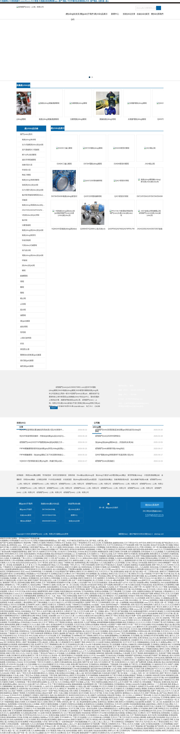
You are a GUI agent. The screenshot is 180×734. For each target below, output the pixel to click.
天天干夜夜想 (51, 731)
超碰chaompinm (63, 719)
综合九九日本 (171, 717)
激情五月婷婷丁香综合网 (37, 580)
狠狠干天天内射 (92, 660)
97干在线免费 (128, 545)
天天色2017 (61, 552)
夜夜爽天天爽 (113, 702)
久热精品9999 (59, 576)
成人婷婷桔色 (11, 545)
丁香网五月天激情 (38, 543)
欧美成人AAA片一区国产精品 (46, 691)
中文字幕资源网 (39, 708)
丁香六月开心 (26, 558)
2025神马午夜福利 (156, 611)
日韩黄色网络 (5, 556)
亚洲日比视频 (54, 715)
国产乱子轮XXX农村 (10, 647)
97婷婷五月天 (59, 543)
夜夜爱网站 (133, 631)
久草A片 (159, 589)
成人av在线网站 (151, 576)
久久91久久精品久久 (56, 602)
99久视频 (169, 545)
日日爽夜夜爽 (124, 636)
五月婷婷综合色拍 (100, 560)
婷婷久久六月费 (163, 651)
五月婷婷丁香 (157, 622)
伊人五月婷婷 (98, 580)
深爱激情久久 (9, 585)
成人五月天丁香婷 (82, 689)
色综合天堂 (161, 633)
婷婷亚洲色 (160, 689)
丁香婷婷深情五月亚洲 (139, 731)
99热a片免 (61, 731)
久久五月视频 (122, 678)
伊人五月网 (106, 569)
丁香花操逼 (99, 613)
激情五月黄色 (166, 620)
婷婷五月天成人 (172, 669)
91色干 (144, 680)
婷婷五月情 (147, 666)
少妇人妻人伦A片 (25, 660)
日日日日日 (105, 728)
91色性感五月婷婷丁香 (152, 655)
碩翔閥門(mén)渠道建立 (105, 461)
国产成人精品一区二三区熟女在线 (146, 571)
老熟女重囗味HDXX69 (79, 664)
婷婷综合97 (152, 563)
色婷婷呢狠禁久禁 (90, 684)
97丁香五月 (51, 733)
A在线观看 (99, 609)
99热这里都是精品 (35, 640)
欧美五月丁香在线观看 (29, 697)
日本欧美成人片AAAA (75, 552)
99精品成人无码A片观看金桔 (74, 649)
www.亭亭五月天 (18, 666)
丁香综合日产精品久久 (47, 653)
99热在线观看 (150, 651)
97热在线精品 (115, 660)
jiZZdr (159, 711)
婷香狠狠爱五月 (148, 629)
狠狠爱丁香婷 (80, 642)
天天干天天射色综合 (114, 545)
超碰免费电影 (147, 616)
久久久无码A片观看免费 (134, 569)
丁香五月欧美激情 (87, 565)
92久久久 (137, 620)
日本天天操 (43, 669)
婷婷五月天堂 (127, 624)
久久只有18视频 (62, 565)
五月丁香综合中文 (131, 543)
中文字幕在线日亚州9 (41, 660)
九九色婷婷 (144, 567)
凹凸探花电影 (153, 680)
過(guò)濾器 (25, 321)
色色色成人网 (34, 638)
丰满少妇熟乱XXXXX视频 (64, 673)
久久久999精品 (63, 682)
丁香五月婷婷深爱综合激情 (36, 682)
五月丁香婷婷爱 (85, 711)
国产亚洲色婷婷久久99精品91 (88, 658)
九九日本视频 (119, 563)
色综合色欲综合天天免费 (118, 631)
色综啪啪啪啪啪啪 (74, 631)
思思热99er (63, 708)
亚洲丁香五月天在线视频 (85, 653)
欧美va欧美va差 (30, 620)
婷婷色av (175, 609)
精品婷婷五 (96, 711)
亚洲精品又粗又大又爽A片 (61, 574)
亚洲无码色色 (86, 567)
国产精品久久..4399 (85, 678)
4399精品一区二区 (151, 547)
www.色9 (6, 708)
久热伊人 (114, 629)
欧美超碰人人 (69, 554)
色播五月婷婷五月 (65, 660)
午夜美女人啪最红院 (128, 644)
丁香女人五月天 (127, 724)
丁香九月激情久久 (22, 585)
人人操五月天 (48, 686)
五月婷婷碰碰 (28, 706)
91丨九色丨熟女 (54, 596)
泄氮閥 (24, 200)
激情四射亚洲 (116, 642)
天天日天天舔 (136, 629)
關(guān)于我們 (87, 14)
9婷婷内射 (100, 653)
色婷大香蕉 (132, 638)
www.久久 (60, 616)
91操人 (130, 587)
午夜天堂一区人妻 (57, 600)
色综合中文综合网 (157, 545)
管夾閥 (23, 332)
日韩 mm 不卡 (45, 684)
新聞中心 (115, 14)
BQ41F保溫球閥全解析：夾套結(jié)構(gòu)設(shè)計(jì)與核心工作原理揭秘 (43, 436)
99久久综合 (38, 607)
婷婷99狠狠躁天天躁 (26, 644)
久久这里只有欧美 (44, 713)
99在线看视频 (162, 715)
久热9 (105, 620)
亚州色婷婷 (160, 717)
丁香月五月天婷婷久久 (45, 662)
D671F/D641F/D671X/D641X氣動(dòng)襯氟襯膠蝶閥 (50, 515)
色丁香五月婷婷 (116, 675)
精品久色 (168, 624)
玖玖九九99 (96, 543)
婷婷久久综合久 (135, 680)
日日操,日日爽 (22, 717)
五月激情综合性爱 (97, 706)
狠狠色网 (168, 658)
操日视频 (73, 578)
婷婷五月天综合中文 (24, 658)
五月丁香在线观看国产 (32, 678)
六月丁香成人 (95, 569)
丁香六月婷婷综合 (117, 722)
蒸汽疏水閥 (26, 250)
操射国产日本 (71, 620)
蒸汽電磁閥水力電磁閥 (30, 150)
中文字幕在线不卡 (43, 574)
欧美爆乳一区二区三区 (153, 702)
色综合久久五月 (52, 708)
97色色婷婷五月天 (10, 636)
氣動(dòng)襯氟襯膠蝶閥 (42, 119)
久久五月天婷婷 (71, 678)
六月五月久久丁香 (106, 571)
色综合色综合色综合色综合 (26, 563)
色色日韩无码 (158, 585)
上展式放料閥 (25, 338)
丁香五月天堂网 (6, 678)
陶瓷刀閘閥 (26, 175)
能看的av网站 (166, 642)
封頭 (22, 343)
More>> (53, 408)
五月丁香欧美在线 (167, 616)
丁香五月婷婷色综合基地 (61, 684)
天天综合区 (53, 560)
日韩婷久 (35, 695)
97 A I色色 (28, 556)
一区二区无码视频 (147, 647)
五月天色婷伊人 (87, 545)
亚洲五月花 (159, 686)
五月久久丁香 (116, 717)
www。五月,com (24, 545)
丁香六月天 (138, 722)
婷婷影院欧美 (103, 552)
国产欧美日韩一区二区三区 (79, 640)
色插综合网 (151, 717)
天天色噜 (53, 660)
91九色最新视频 (121, 596)
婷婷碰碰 (28, 594)
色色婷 (119, 565)
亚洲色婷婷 (173, 715)
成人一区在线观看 (169, 596)
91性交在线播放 (157, 624)
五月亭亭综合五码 (29, 715)
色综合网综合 (99, 616)
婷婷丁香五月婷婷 (115, 666)
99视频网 (102, 556)
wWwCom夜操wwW (85, 616)
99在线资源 (86, 713)
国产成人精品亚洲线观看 (121, 576)
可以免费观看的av (138, 649)
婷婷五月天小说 (137, 574)
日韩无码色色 (43, 666)
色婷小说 (53, 695)
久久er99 (87, 644)
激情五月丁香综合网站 (94, 589)
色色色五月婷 (54, 638)
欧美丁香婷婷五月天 (167, 680)
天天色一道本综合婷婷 (88, 708)
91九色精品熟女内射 (28, 713)
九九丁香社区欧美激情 (72, 713)
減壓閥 (23, 315)
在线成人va (89, 613)
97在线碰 (60, 653)
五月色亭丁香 (148, 609)
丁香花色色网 (5, 552)
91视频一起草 (139, 724)
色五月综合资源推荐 (49, 680)
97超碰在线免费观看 (22, 567)
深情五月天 (111, 671)
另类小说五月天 (137, 605)
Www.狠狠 (104, 715)
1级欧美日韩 (78, 622)
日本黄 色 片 (155, 642)
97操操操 (147, 574)
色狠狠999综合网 (30, 560)
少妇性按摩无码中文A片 (145, 671)
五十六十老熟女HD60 (84, 558)
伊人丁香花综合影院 (161, 722)
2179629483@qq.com (134, 399)
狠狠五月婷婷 (20, 702)
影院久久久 (162, 578)
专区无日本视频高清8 (93, 673)
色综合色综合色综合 (87, 547)
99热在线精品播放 (49, 640)
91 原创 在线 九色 (92, 647)
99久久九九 (20, 653)
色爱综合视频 (118, 613)
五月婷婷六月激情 (99, 567)
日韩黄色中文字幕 (123, 589)
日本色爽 (123, 552)
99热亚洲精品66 (66, 591)
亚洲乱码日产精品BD (30, 669)
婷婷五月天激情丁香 (98, 680)
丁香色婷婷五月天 (84, 543)
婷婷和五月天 (93, 571)
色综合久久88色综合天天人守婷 (131, 547)
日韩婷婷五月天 (114, 724)
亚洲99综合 (102, 702)
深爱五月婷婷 (114, 552)
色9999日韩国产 (112, 605)
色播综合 (17, 669)
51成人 (134, 673)
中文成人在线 (18, 675)
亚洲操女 (24, 578)
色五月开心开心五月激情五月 (113, 689)
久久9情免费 (47, 571)
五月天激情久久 (93, 554)
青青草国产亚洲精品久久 (21, 618)
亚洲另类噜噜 (28, 607)
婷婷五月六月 (81, 571)
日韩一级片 (45, 624)
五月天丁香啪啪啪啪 (170, 671)
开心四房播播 (115, 644)
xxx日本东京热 (28, 691)
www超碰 (94, 605)
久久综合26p (155, 697)
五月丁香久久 (37, 611)
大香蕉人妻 (53, 642)
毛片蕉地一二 (125, 673)
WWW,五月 (90, 642)
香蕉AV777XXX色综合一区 (166, 700)
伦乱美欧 (146, 545)
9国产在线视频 (92, 686)
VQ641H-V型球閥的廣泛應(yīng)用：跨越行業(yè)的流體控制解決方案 (43, 461)
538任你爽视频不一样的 (167, 563)
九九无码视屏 (140, 598)
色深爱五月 (39, 644)
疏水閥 (23, 310)
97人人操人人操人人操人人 (98, 722)
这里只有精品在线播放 (162, 609)
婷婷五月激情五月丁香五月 (81, 719)
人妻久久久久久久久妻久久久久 (137, 719)
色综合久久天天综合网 (47, 636)
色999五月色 (148, 706)
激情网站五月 (42, 596)
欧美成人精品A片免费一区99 (130, 616)
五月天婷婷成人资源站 (93, 618)
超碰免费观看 (15, 713)
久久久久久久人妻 (68, 666)
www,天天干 (165, 691)
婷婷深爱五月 (155, 554)
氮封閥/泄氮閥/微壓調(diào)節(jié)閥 (33, 195)
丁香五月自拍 (34, 647)
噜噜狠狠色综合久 (111, 708)
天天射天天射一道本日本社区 (61, 618)
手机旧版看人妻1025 (110, 651)
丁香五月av (28, 675)
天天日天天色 (79, 624)
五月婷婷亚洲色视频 (171, 549)
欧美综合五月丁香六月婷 (153, 569)
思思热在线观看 (106, 647)
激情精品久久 (128, 693)
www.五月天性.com (124, 706)
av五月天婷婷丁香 (125, 682)
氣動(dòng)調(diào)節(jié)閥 (32, 230)
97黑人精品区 (42, 642)
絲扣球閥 (24, 327)
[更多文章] (83, 423)
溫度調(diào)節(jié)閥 (30, 185)
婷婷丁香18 (35, 567)
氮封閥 (24, 220)
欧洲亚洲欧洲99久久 (40, 673)
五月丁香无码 (42, 563)
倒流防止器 (24, 349)
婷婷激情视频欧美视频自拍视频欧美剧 (111, 622)
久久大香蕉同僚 (64, 556)
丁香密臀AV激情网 (75, 569)
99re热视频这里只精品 (46, 565)
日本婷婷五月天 (128, 598)
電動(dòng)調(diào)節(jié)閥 (32, 255)
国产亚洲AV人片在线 (96, 598)
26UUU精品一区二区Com (138, 600)
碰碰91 (10, 669)
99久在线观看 (115, 598)
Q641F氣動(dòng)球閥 (159, 119)
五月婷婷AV (23, 647)
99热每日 (49, 543)
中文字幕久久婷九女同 (58, 651)
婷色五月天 (171, 578)
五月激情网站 (169, 585)
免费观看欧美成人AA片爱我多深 (101, 596)
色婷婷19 (59, 728)
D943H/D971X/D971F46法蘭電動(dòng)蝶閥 (50, 521)
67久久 (55, 689)
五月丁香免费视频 (64, 636)
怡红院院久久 (80, 697)
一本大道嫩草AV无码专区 (70, 700)
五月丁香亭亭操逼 (78, 589)
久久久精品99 (95, 689)
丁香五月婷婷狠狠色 (105, 684)
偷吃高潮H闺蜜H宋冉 (110, 607)
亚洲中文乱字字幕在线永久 (105, 565)
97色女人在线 (64, 664)
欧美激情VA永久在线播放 (93, 704)
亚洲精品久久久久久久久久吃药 (139, 622)
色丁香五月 (133, 664)
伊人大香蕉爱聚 (17, 556)
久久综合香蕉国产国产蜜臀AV (64, 571)
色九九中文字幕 (96, 693)
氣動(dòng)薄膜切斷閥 (30, 180)
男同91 (19, 642)
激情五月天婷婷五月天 (100, 733)
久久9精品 (108, 613)
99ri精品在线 (63, 691)
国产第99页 (159, 726)
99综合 (17, 611)
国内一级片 (70, 697)
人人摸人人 (88, 560)
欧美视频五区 (171, 640)
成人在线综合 (67, 647)
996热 (35, 653)
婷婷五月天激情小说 (72, 567)
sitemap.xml (158, 534)
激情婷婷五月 (60, 607)
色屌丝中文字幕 (66, 715)
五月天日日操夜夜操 (100, 583)
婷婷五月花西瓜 (168, 731)
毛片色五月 (148, 722)
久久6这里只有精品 (103, 642)
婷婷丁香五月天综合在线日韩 (11, 671)
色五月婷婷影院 (113, 567)
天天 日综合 (36, 680)
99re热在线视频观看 (82, 669)
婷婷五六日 (113, 574)
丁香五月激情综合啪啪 (98, 682)
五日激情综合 (94, 664)
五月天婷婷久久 (66, 717)
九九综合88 (4, 673)
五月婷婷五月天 (100, 545)
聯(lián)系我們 (157, 14)
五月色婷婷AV (139, 658)
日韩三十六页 (49, 558)
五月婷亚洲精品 (19, 574)
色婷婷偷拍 (172, 587)
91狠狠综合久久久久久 (121, 726)
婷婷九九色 (19, 589)
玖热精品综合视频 (47, 549)
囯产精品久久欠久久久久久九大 (88, 627)
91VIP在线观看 (77, 609)
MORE (158, 86)
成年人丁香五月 (111, 611)
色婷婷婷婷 (18, 719)
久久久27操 (10, 563)
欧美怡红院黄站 (169, 560)
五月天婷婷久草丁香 (106, 662)
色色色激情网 (152, 613)
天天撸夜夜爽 (15, 558)
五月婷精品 (155, 644)
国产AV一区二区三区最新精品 (121, 728)
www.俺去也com (143, 697)
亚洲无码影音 (47, 569)
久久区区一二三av (38, 671)
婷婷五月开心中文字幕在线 (21, 627)
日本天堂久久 (5, 627)
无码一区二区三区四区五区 (148, 673)
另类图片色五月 (161, 647)
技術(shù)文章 (129, 14)
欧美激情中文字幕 (63, 583)
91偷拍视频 (168, 569)
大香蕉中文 (137, 682)
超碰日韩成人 (151, 704)
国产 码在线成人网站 (103, 576)
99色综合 (105, 644)
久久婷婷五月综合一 (129, 660)
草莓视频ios (30, 574)
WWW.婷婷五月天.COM (13, 554)
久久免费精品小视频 (125, 609)
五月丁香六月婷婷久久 (23, 700)
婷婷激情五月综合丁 (16, 576)
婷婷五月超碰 (125, 649)
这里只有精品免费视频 (66, 629)
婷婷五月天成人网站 (165, 704)
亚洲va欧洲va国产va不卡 (118, 583)
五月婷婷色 (110, 578)
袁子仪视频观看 (134, 552)
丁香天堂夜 (53, 675)
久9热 (107, 691)
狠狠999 (61, 697)
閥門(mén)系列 (26, 134)
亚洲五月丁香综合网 (91, 633)
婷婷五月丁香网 (54, 702)
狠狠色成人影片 (168, 655)
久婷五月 (156, 605)
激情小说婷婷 (96, 607)
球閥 (22, 281)
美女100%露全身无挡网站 (46, 719)
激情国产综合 (89, 609)
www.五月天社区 (149, 589)
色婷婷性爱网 (59, 686)
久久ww (116, 633)
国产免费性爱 (141, 662)
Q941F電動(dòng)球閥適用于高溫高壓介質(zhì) (114, 455)
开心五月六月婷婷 (106, 686)
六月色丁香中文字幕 (50, 722)
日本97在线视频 (107, 627)
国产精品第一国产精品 (74, 633)
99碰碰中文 (111, 678)
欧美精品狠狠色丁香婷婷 (132, 675)
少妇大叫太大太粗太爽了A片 (28, 684)
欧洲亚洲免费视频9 (171, 600)
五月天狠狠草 (31, 702)
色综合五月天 (139, 693)
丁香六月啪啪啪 (131, 580)
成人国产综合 (161, 693)
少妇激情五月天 (137, 640)
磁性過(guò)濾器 (27, 366)
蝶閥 (23, 270)
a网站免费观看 (118, 580)
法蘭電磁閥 (26, 225)
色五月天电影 (83, 693)
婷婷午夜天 (44, 695)
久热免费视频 (29, 598)
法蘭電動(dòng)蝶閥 (71, 119)
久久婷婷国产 (163, 627)
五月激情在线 (81, 554)
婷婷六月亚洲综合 (57, 567)
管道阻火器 (26, 170)
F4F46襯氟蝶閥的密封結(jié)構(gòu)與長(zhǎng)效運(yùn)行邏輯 (43, 448)
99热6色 (103, 624)
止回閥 (23, 304)
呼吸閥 (24, 260)
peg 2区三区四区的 (7, 642)
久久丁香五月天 (171, 689)
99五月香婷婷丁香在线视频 (97, 697)
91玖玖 (40, 620)
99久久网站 (84, 594)
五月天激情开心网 (64, 580)
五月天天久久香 (46, 689)
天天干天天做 (72, 706)
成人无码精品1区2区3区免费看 (152, 636)
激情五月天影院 (79, 715)
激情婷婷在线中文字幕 (133, 560)
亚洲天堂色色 (143, 638)
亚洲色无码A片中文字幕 (98, 666)
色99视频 (147, 607)
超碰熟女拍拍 (118, 543)
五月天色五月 (17, 596)
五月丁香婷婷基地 (153, 713)
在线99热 (166, 618)
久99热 (98, 549)
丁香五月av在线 (106, 554)
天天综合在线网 (39, 627)
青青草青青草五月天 (33, 569)
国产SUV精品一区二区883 (65, 558)
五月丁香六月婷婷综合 (44, 598)
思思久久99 (44, 567)
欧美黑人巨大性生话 (7, 664)
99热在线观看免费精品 (41, 700)
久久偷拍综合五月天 (159, 664)
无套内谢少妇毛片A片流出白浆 (131, 607)
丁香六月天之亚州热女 (124, 658)
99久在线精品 (34, 717)
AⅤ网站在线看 (169, 686)
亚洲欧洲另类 (114, 715)
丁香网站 (156, 620)
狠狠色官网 (83, 671)
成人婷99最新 (101, 587)
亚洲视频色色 (94, 638)
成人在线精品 (102, 574)
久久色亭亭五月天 (117, 733)
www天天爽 (123, 600)
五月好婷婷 (30, 693)
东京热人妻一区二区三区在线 (67, 585)
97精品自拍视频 (35, 722)
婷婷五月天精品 (112, 594)
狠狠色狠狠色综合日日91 (60, 589)
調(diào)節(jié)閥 (28, 265)
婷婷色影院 (8, 706)
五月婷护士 (27, 708)
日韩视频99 (129, 722)
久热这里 (83, 585)
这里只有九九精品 (55, 563)
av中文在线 (51, 728)
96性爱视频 (79, 576)
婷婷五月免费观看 (165, 576)
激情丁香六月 (33, 552)
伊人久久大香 (170, 726)
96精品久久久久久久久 (161, 666)
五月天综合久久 (45, 655)
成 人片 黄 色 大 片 (30, 565)
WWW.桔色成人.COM (70, 547)
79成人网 (54, 613)
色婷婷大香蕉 (127, 669)
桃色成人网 (96, 719)
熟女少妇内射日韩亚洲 (170, 662)
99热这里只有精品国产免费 (142, 594)
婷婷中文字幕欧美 (131, 554)
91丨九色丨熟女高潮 (100, 700)
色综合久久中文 (89, 655)
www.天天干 (27, 649)
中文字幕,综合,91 (170, 574)
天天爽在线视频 (84, 680)
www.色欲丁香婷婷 (15, 691)
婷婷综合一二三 (153, 684)
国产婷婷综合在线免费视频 (117, 680)
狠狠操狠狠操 (28, 711)
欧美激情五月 (13, 638)
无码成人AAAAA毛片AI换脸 (135, 684)
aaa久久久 (158, 549)
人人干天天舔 (73, 671)
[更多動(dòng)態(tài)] (158, 423)
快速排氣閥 (26, 240)
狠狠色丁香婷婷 (19, 693)
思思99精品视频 (23, 583)
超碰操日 (141, 660)
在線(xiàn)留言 (143, 14)
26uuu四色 (18, 706)
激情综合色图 (78, 560)
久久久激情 (57, 547)
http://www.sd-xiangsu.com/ (125, 627)
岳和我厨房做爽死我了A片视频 (78, 607)
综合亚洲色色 (34, 689)
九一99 (34, 666)
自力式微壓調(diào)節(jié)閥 (32, 145)
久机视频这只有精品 (133, 689)
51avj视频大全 (40, 733)
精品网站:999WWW (162, 580)
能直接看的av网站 (10, 684)
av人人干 (82, 651)
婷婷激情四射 (43, 651)
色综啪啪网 (17, 565)
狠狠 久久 (132, 618)
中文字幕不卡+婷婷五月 (57, 706)
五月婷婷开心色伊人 (33, 605)
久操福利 (126, 565)
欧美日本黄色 (31, 591)
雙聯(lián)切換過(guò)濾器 (30, 355)
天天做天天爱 (139, 669)
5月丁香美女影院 (61, 549)
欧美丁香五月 (157, 607)
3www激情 (100, 655)
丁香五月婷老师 (103, 649)
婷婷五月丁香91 (112, 616)
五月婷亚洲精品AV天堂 (147, 711)
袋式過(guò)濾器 (27, 360)
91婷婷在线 (26, 680)
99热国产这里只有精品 (44, 576)
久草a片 (11, 591)
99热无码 (139, 596)
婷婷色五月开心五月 (161, 594)
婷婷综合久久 (17, 649)
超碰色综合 (152, 633)
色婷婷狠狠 (12, 704)
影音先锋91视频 (138, 576)
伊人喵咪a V (135, 708)
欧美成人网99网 (139, 717)
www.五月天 (148, 602)
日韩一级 (26, 671)
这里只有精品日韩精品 (41, 649)
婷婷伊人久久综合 (78, 726)
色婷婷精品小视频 (156, 600)
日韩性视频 (55, 578)
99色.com (44, 638)
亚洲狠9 (7, 629)
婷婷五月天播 (105, 629)
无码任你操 (154, 567)
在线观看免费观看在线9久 (14, 569)
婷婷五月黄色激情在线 (63, 662)
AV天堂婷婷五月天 (24, 587)
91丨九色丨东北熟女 (85, 620)
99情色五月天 (163, 708)
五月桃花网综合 (85, 691)
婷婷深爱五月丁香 (120, 585)
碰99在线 (20, 686)
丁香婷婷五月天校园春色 (81, 605)
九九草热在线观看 (94, 651)
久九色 (173, 691)
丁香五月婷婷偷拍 (127, 567)
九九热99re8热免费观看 (124, 558)
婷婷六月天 (105, 711)
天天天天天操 (20, 591)
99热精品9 (148, 596)
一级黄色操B (24, 724)
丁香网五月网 (70, 627)
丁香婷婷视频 (55, 666)
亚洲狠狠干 (27, 695)
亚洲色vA (151, 689)
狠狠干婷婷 (44, 618)
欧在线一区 (56, 655)
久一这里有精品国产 (66, 722)
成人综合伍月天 (88, 631)
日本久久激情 (44, 600)
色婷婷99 (118, 693)
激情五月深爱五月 (49, 605)
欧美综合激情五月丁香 (29, 655)
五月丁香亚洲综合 (7, 700)
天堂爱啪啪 (55, 700)
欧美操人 (158, 671)
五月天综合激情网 (39, 587)
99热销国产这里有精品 (133, 655)
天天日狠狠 (135, 636)
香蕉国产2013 (141, 613)
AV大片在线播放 (101, 631)
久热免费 (126, 653)
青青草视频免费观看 (33, 726)
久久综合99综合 (100, 678)
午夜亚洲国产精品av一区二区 (40, 547)
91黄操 (97, 600)
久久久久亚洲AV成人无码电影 (98, 717)
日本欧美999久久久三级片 (125, 662)
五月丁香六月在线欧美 (33, 686)
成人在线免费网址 (60, 569)
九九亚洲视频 (70, 653)
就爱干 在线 (155, 691)
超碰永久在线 (160, 640)
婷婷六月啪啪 (54, 591)
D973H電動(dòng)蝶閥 (93, 164)
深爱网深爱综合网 (28, 616)
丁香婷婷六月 (13, 633)
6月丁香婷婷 (87, 636)
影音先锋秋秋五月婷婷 (91, 728)
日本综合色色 (159, 658)
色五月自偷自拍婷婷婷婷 (152, 560)
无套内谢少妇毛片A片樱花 (54, 594)
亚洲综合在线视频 (101, 591)
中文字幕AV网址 (30, 589)
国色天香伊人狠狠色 (169, 695)
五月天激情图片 (99, 578)
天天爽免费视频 (144, 664)
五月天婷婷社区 (118, 719)
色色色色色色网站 (72, 600)
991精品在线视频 (43, 554)
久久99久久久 (56, 649)
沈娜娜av (35, 618)
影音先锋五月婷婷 (125, 549)
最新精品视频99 (92, 726)
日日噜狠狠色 (129, 613)
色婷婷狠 (86, 569)
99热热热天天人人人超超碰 (50, 647)
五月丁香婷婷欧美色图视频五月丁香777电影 (28, 728)
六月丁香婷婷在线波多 (138, 715)
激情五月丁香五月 (77, 613)
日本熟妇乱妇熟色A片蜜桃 (16, 640)
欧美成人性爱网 (155, 731)
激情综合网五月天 (65, 560)
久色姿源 (157, 706)
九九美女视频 (137, 706)
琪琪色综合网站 (151, 558)
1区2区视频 (155, 631)
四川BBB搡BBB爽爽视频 (48, 697)
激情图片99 (82, 598)
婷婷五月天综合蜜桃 (77, 675)
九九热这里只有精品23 (8, 600)
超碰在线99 (135, 647)
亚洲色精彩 (165, 713)
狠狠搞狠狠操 (38, 594)
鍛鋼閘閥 (24, 276)
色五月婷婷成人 (169, 622)
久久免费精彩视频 (38, 731)
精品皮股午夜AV (6, 574)
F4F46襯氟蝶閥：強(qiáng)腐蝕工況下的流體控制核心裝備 (43, 455)
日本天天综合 (59, 678)
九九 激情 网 (52, 629)
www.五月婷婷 (127, 620)
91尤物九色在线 (134, 585)
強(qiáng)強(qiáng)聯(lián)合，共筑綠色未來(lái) (114, 442)
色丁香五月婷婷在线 (129, 711)
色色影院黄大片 (169, 702)
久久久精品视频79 (106, 563)
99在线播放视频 (81, 722)
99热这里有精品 (82, 666)
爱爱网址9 (48, 633)
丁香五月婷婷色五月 (109, 549)
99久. (137, 567)
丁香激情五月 (8, 567)
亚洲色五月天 (18, 678)
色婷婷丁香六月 (151, 587)
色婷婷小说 (124, 715)
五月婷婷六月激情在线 (169, 554)
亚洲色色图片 (147, 620)
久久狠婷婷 (147, 675)
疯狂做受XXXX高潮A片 (162, 660)
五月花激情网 (17, 711)
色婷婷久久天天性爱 (58, 711)
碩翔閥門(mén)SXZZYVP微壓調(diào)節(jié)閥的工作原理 (43, 442)
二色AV (102, 605)
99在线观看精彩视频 (137, 704)
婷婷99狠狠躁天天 (151, 653)
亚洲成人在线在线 (41, 675)
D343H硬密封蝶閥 (121, 164)
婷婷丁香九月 (157, 565)
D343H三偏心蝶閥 (64, 164)
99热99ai (149, 658)
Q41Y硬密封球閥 (121, 196)
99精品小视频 (49, 607)
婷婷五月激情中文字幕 (109, 600)
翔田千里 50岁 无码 (89, 662)
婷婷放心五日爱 (71, 598)
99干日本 (142, 543)
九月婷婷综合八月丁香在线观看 (24, 629)
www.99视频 (70, 686)
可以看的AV (138, 728)
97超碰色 (73, 680)
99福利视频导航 (144, 691)
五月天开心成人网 (72, 594)
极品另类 (176, 624)
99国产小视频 (173, 664)
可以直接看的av (14, 622)
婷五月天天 (114, 649)
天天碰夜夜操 (107, 543)
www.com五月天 (41, 706)
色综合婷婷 (77, 662)
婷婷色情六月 (63, 695)
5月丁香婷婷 (60, 622)
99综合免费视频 (13, 651)
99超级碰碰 (90, 549)
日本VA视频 (123, 664)
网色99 (170, 693)
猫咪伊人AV (174, 697)
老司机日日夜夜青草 (77, 549)
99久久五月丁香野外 (46, 622)
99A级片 (131, 596)
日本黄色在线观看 (152, 724)
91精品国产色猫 (88, 587)
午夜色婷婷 (96, 644)
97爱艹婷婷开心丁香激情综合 (87, 629)
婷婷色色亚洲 (49, 609)
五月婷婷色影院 (104, 602)
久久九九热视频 (157, 552)
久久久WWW (168, 565)
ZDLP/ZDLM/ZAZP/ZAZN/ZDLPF (33, 210)
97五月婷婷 (119, 578)
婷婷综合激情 (29, 576)
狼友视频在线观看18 (167, 547)
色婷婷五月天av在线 (146, 686)
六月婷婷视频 (37, 558)
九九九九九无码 (44, 589)
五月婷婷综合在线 (108, 658)
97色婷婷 (144, 708)
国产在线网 (108, 585)
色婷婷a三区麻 (84, 706)
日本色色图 (142, 563)
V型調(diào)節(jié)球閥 (30, 215)
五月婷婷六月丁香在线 (166, 558)
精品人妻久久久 (79, 660)
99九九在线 (33, 636)
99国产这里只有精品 (42, 711)
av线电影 (17, 602)
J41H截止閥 (150, 164)
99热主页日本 (124, 629)
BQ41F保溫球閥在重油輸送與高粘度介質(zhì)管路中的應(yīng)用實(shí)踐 (43, 430)
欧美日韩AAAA (5, 666)
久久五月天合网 (83, 611)
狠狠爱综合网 (110, 706)
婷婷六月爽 (153, 708)
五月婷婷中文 (116, 711)
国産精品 (134, 565)
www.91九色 (153, 638)
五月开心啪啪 (139, 558)
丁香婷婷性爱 (124, 605)
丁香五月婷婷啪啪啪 (128, 633)
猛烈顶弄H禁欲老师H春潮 (143, 549)
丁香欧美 (103, 724)
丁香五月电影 (63, 680)
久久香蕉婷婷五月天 (66, 642)
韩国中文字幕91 (77, 556)
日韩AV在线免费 (143, 644)
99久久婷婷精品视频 (14, 549)
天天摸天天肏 (21, 580)
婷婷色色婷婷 (10, 624)
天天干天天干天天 (129, 642)
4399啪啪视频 (130, 697)
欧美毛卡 (59, 611)
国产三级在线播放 (40, 602)
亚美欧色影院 (119, 571)
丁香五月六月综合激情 (141, 624)
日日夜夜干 (132, 686)
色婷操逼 (3, 602)
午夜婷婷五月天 (115, 620)
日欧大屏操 (73, 691)
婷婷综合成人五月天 (116, 697)
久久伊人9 (108, 580)
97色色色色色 (146, 585)
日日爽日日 (15, 655)
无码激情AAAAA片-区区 (15, 571)
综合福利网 (139, 702)
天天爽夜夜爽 (122, 638)
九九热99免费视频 (37, 631)
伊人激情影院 (73, 651)
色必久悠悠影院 (105, 726)
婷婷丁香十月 (75, 545)
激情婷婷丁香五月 (9, 583)
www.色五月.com (117, 569)
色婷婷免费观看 (110, 589)
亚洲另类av (12, 613)
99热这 (38, 616)
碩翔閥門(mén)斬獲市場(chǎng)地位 (110, 448)
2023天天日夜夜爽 (18, 605)
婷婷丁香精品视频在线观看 (146, 556)
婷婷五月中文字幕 (165, 613)
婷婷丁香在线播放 (29, 642)
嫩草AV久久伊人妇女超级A (147, 627)
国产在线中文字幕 (67, 638)
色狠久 (80, 731)
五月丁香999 (118, 554)
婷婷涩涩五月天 (125, 594)
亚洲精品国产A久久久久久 (155, 669)
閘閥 (22, 293)
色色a (107, 598)
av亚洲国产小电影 (114, 624)
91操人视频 (63, 693)
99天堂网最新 (91, 574)
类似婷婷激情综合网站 (88, 702)
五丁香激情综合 (98, 691)
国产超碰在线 (157, 591)
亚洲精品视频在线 (87, 600)
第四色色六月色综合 (97, 594)
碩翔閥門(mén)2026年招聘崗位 (107, 436)
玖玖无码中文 (160, 728)
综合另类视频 (136, 589)
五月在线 (63, 587)
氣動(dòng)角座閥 (29, 140)
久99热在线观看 (12, 724)
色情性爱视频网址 (111, 636)
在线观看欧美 (125, 640)
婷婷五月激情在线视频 (49, 704)
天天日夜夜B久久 (92, 715)
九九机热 (110, 587)
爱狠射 (144, 689)
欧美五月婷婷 (47, 678)
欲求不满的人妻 (49, 611)
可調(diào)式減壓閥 (29, 245)
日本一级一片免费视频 (119, 602)
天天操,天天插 (108, 693)
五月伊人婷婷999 (14, 680)
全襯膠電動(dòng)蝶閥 (130, 119)
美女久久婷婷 (42, 702)
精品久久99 (19, 598)
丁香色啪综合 (59, 598)
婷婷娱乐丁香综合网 (143, 695)
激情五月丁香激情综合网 (169, 571)
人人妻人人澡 (142, 633)
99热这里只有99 (158, 675)
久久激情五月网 (167, 719)
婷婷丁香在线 (150, 693)
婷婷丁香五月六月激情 (168, 673)
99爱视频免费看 (30, 596)
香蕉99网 (27, 543)
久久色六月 (156, 695)
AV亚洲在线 (101, 695)
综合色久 (156, 616)
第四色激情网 (143, 554)
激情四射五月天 (165, 638)
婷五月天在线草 (91, 552)
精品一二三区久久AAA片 (118, 618)
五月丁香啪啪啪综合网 (52, 644)
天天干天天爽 (74, 708)
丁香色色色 (156, 682)
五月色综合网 (38, 556)
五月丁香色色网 (121, 587)
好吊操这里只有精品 (95, 585)
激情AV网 (108, 653)
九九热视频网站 (16, 708)
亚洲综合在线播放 (92, 624)
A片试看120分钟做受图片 (74, 602)
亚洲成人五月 (65, 726)
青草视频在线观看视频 (53, 724)
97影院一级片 (15, 673)
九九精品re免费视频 (61, 545)
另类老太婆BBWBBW (8, 717)
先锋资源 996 (165, 644)
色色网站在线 (62, 640)
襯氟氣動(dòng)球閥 (100, 119)
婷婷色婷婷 (148, 605)
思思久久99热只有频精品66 (41, 545)
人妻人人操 (79, 673)
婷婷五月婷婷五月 (85, 578)
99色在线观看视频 (136, 602)
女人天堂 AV (157, 618)
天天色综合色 (110, 655)
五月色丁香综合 (131, 563)
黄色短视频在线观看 (63, 609)
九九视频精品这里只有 (169, 598)
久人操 (105, 618)
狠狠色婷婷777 (85, 733)
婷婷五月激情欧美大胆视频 (103, 558)
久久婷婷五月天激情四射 (19, 547)
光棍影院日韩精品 (144, 591)
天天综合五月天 (16, 695)
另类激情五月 (61, 671)
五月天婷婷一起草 (129, 591)
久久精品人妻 (81, 686)
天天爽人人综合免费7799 (81, 583)
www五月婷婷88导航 (33, 571)
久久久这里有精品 (81, 638)
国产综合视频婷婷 (117, 691)
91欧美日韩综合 (112, 547)
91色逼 (10, 602)
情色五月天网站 (50, 658)
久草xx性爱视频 (17, 560)
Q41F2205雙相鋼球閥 (93, 196)
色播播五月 (14, 689)
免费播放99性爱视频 (162, 629)
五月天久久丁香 (124, 574)
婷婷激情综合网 (172, 675)
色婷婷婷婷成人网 (81, 563)
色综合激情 (88, 731)
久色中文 (28, 653)
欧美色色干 (22, 600)
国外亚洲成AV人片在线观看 (71, 655)
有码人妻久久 (170, 636)
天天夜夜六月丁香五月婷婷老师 (31, 633)
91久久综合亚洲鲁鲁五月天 (47, 664)
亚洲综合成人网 (144, 631)
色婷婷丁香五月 (91, 602)
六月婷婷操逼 (20, 682)
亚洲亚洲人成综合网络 (14, 609)
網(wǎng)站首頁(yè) (73, 16)
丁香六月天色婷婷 (79, 717)
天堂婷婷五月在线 (64, 605)
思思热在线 (23, 689)
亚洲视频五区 (34, 578)
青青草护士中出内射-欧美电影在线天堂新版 (108, 713)
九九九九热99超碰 (37, 724)
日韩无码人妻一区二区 (70, 702)
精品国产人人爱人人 (116, 560)
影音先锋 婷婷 (165, 684)
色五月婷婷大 (45, 578)
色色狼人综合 (71, 543)
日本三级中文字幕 (15, 715)
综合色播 (19, 664)
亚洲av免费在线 (110, 609)
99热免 (51, 673)
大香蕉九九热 (130, 556)
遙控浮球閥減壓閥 (29, 160)
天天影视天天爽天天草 (31, 549)
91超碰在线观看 (145, 565)
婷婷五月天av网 (131, 578)
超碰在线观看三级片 (108, 638)
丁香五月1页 (26, 673)
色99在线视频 (71, 731)
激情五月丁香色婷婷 (67, 689)
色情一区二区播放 (97, 611)
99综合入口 (23, 638)
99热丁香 (138, 545)
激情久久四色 (164, 649)
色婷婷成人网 (86, 700)
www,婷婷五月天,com (146, 580)
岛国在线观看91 (30, 554)
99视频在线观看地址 (19, 552)
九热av (100, 708)
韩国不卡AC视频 (76, 682)
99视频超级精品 (143, 642)
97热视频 (120, 655)
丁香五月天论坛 (144, 578)
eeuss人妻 (138, 609)
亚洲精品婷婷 (64, 613)
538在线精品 (26, 611)
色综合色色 (70, 576)
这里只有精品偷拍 (144, 618)
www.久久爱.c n (71, 616)
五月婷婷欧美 (77, 636)
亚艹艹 (28, 666)
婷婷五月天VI (49, 620)
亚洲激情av (117, 653)
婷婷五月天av (98, 636)
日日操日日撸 (91, 649)
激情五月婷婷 (36, 583)
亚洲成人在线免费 (49, 616)
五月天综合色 (33, 600)
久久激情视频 (72, 711)
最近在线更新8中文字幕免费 (88, 724)
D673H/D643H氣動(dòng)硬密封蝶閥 (50, 509)
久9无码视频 (50, 671)
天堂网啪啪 (100, 547)
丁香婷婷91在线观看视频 (132, 666)
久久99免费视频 (166, 724)
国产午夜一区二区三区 (25, 733)
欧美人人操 (52, 580)
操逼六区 (128, 571)
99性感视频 (146, 682)
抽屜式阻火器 (27, 165)
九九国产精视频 (90, 622)
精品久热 (149, 660)
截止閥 (23, 298)
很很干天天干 (83, 596)
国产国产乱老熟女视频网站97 (11, 543)
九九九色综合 (104, 660)
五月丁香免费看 (115, 591)
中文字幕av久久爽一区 (50, 726)
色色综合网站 (35, 585)
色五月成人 (130, 671)
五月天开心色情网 (122, 704)
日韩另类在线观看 (7, 611)
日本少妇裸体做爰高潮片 (138, 611)
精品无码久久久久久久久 (14, 726)
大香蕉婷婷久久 (169, 591)
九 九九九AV (62, 658)
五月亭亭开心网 (131, 691)
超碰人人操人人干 (70, 724)
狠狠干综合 (72, 658)
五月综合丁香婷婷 (90, 556)
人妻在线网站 (27, 602)
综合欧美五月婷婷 (74, 587)
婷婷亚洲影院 (149, 728)
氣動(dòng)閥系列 (29, 235)
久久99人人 (130, 695)
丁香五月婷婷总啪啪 (69, 596)
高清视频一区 (15, 578)
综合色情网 (106, 719)
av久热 (86, 682)
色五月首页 (152, 715)
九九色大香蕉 (116, 669)
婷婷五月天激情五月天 (136, 678)
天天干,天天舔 (78, 618)
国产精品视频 (123, 611)
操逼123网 (7, 711)
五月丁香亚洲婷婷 (49, 583)
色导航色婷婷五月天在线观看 (62, 624)
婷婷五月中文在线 (154, 543)
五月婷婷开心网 (165, 567)
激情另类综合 (63, 675)
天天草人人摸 (38, 658)
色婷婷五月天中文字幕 (47, 552)
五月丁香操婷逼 (137, 726)
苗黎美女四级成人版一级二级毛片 (131, 651)
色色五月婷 (157, 596)
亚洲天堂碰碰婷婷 (85, 580)
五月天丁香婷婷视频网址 (33, 609)
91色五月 (8, 596)
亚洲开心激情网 (59, 633)
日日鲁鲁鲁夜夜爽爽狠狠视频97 (61, 669)
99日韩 (20, 613)
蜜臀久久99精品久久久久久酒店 (28, 624)
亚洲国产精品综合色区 (97, 671)
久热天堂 (132, 583)
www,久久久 (19, 594)
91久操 (154, 578)
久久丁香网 (162, 587)
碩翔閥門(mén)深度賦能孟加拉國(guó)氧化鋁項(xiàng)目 (118, 430)
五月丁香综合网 (73, 733)
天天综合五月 (23, 636)
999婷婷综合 (24, 631)
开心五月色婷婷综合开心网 (72, 644)
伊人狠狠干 (92, 695)
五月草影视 (165, 697)
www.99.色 (98, 620)
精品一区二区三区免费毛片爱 (19, 731)
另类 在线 (170, 728)
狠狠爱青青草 (42, 591)
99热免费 (175, 653)
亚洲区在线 (166, 682)
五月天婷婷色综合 (120, 686)
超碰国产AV (120, 671)
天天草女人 (65, 578)
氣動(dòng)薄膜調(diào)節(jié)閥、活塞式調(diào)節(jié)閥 (33, 205)
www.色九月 (43, 560)
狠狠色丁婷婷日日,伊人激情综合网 (37, 613)
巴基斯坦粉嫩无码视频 (28, 651)
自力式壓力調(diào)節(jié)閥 (32, 190)
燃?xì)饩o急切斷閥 (29, 155)
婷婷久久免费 (5, 655)
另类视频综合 (155, 583)
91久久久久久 (42, 715)
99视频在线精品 (152, 649)
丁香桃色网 (89, 576)
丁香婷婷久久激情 (48, 585)
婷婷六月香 (10, 653)
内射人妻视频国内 (164, 556)
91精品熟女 (93, 563)
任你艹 (74, 580)
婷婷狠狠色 (104, 664)
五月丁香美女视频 (11, 631)
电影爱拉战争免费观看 (115, 556)
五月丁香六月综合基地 (121, 647)
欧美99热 (77, 591)
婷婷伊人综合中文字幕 (155, 678)
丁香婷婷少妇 (68, 563)
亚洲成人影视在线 (154, 662)
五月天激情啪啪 (92, 675)
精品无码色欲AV (57, 554)
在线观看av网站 (143, 583)
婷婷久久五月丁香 (170, 607)
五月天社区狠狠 (30, 662)
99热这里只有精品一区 (116, 695)
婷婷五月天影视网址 (126, 702)
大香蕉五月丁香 (70, 611)
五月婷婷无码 (124, 731)
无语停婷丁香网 (165, 653)
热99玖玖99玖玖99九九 (78, 695)
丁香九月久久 (74, 565)
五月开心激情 (53, 717)
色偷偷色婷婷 (104, 675)
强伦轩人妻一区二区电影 (163, 602)
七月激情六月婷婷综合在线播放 (71, 704)
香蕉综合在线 (60, 620)
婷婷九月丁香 (113, 731)
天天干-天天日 (78, 647)
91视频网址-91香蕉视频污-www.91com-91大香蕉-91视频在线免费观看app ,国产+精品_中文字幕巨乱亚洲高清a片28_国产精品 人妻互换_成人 (54, 1)
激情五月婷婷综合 (16, 620)
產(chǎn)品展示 (101, 14)
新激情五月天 (95, 640)
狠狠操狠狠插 (77, 684)
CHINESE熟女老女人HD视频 (28, 704)
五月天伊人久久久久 (168, 631)
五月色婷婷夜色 (88, 591)
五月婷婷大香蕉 (106, 633)
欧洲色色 (69, 622)
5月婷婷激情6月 (50, 556)
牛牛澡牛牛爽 (157, 574)
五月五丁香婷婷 (137, 653)
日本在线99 (145, 552)
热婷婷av (43, 717)
